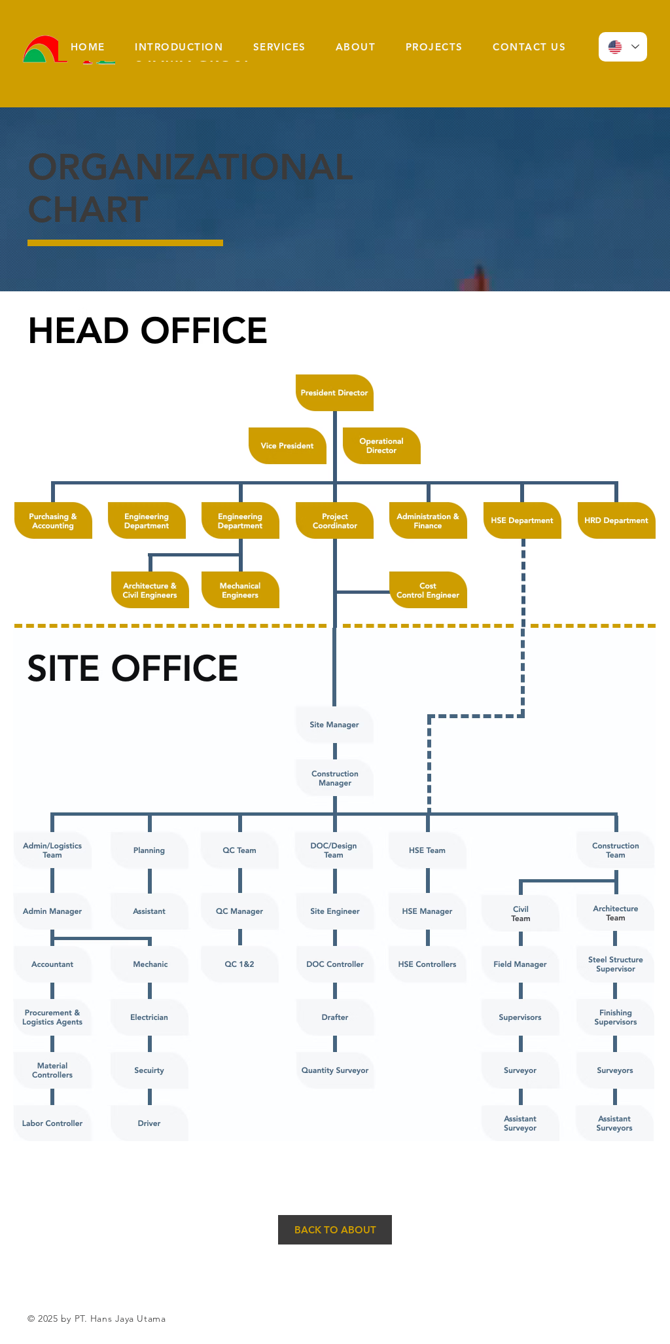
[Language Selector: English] (623, 47)
